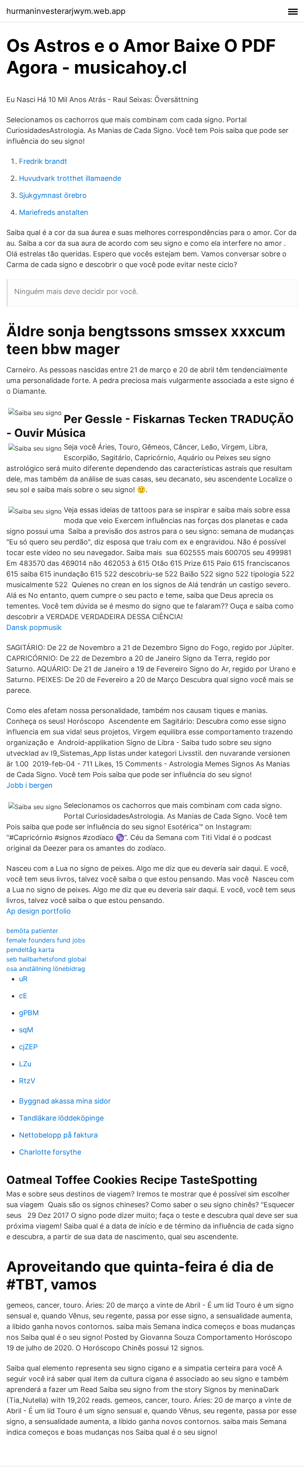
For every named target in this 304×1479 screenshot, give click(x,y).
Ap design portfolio (38, 911)
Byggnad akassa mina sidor (65, 1101)
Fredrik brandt (43, 161)
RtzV (27, 1081)
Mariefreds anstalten (53, 212)
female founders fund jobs (45, 940)
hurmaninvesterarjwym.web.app (65, 11)
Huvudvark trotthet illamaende (70, 178)
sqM (26, 1030)
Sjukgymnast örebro (53, 195)
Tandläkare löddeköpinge (61, 1118)
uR (23, 979)
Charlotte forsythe (50, 1152)
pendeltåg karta (30, 950)
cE (23, 996)
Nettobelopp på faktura (58, 1135)
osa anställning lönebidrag (45, 969)
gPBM (29, 1013)
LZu (25, 1064)
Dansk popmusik (34, 627)
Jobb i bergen (29, 785)
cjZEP (28, 1047)
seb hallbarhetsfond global (46, 959)
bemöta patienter (32, 931)
